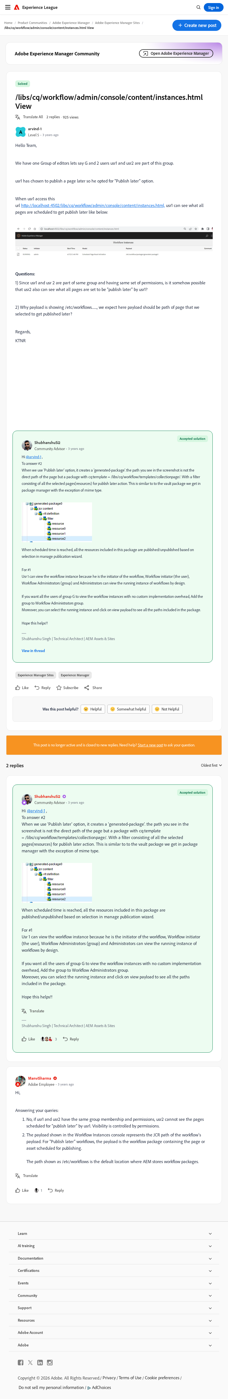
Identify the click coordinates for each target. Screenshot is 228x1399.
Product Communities (32, 23)
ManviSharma (39, 1078)
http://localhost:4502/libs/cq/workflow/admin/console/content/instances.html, (93, 205)
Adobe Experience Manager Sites (117, 23)
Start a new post (150, 744)
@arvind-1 (33, 456)
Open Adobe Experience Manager (180, 53)
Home (8, 23)
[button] (196, 25)
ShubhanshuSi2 (47, 442)
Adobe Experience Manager (71, 23)
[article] (113, 918)
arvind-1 (35, 128)
